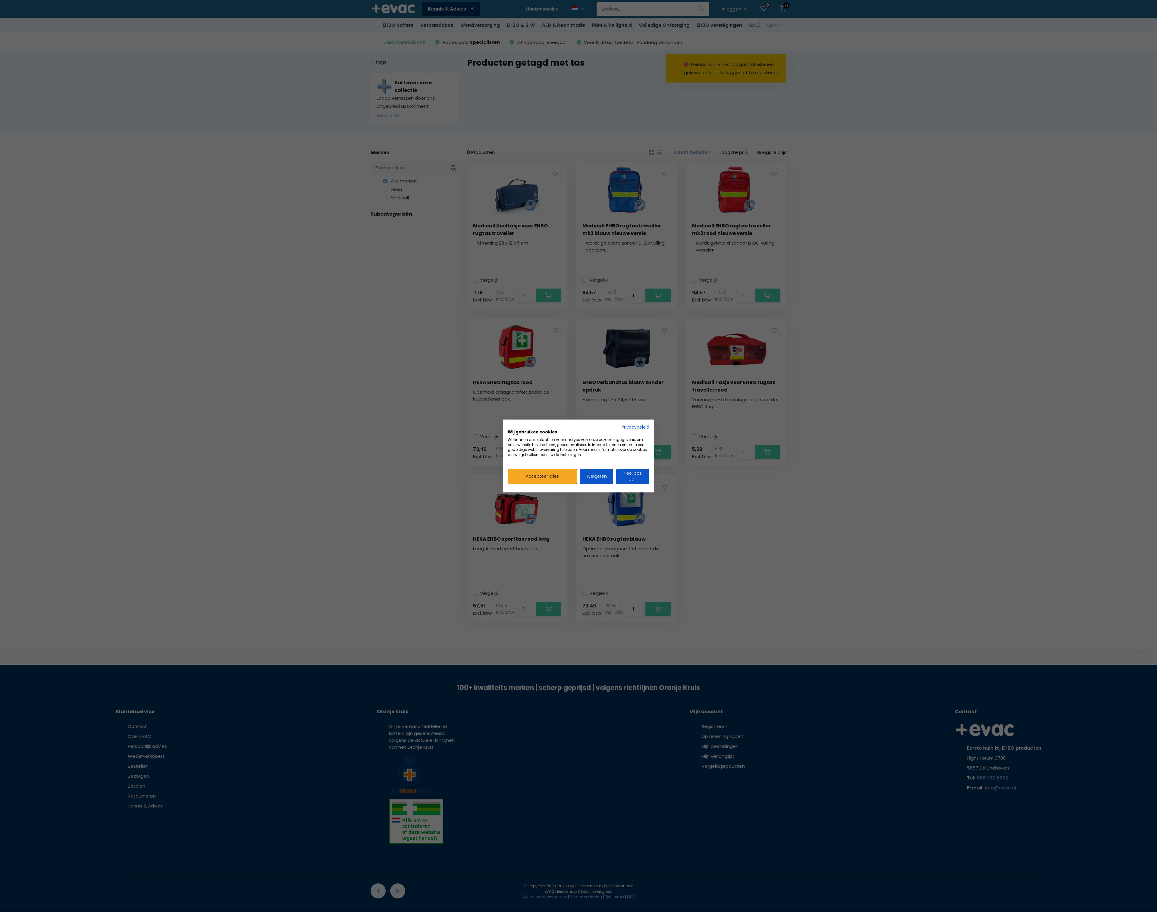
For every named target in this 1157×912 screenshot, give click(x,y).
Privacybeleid (635, 427)
